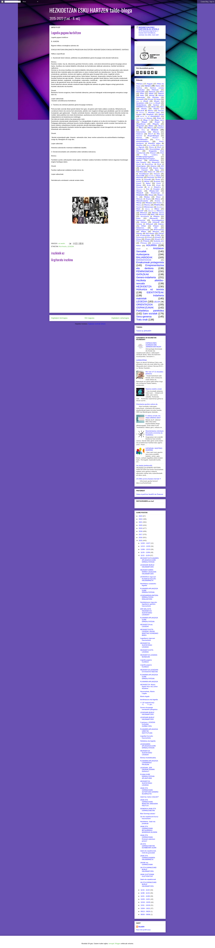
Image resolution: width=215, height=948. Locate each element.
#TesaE (161, 233)
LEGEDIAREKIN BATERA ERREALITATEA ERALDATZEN (149, 597)
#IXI (162, 166)
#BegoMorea (140, 124)
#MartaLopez (149, 207)
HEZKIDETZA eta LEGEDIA (146, 625)
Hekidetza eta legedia (148, 741)
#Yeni (138, 241)
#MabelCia (157, 187)
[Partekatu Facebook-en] (80, 243)
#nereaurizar (140, 220)
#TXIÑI (157, 235)
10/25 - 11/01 (145, 899)
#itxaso (138, 164)
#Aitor (142, 93)
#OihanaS (149, 224)
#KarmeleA (150, 177)
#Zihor (138, 245)
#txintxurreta (140, 237)
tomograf (111, 943)
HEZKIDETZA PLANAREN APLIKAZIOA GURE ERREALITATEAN (149, 560)
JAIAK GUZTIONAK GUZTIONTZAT (147, 875)
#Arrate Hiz (143, 116)
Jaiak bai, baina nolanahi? (149, 797)
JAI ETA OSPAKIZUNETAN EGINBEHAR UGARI (148, 846)
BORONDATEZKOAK (143, 260)
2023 (141, 516)
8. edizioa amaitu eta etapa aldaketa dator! (153, 417)
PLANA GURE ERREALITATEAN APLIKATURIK (147, 776)
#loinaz (138, 185)
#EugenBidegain (153, 136)
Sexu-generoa (144, 316)
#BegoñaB (140, 126)
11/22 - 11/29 (145, 555)
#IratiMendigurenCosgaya (145, 158)
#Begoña (156, 124)
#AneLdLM (140, 110)
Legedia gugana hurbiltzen (146, 661)
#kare (158, 176)
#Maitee (147, 197)
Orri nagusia (89, 318)
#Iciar (148, 145)
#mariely (157, 201)
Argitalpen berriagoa (59, 318)
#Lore (158, 185)
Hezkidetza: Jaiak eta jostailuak (147, 822)
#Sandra (139, 233)
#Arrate (161, 114)
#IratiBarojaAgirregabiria (145, 157)
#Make (158, 197)
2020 (141, 525)
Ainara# (138, 248)
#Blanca (150, 128)
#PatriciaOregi (159, 230)
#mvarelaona (145, 216)
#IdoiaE (162, 145)
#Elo (158, 134)
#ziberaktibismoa (156, 243)
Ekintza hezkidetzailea (148, 758)
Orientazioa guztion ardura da (146, 404)
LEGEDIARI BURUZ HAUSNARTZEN (147, 566)
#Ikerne (151, 147)
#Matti (138, 209)
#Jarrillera (139, 172)
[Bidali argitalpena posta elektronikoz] (70, 243)
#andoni (156, 105)
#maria (148, 199)
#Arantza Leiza (154, 112)
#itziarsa (153, 166)
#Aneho (156, 109)
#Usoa (138, 239)
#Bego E (146, 120)
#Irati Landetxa (151, 155)
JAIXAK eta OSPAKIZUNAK (146, 863)
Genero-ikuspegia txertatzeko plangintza (148, 708)
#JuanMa (151, 175)
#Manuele (139, 199)
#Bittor (141, 128)
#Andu (153, 107)
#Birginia (161, 126)
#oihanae (139, 224)
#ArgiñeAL (150, 114)
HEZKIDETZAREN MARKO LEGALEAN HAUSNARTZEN (148, 572)
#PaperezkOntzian (142, 230)
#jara (157, 170)
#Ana (137, 101)
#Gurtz (158, 139)
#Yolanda (146, 241)
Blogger (117, 943)
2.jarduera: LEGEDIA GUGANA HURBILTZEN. (147, 724)
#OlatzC (156, 226)
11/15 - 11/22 (145, 890)
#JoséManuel (144, 174)
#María (157, 199)
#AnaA (145, 101)
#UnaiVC (158, 237)
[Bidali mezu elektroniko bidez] (74, 243)
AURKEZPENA (141, 360)
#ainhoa (139, 88)
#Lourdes (139, 187)
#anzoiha (161, 110)
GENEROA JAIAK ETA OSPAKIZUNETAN (148, 809)
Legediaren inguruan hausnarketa (147, 639)
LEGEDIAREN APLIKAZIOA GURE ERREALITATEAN (148, 746)
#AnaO (157, 103)
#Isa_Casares (141, 162)
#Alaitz (151, 93)
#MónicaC (143, 213)
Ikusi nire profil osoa (143, 930)
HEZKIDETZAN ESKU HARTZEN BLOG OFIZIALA (149, 28)
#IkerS (159, 147)
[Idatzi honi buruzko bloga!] (76, 243)
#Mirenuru (160, 211)
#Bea (138, 120)
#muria (161, 214)
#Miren (156, 209)
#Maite (150, 195)
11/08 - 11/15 (145, 893)
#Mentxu (147, 209)
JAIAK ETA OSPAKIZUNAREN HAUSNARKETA (147, 857)
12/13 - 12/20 (146, 546)
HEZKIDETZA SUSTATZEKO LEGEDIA (146, 645)
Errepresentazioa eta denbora (150, 267)
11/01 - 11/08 (145, 896)
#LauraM (147, 179)
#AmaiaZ (151, 99)
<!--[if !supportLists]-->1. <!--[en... (147, 703)
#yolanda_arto (159, 241)
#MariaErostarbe (142, 201)
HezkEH (141, 927)
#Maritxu (147, 205)
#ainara (148, 86)
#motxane (143, 214)
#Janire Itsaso (158, 168)
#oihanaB (156, 222)
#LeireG (138, 183)
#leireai (146, 181)
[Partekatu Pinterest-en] (82, 243)
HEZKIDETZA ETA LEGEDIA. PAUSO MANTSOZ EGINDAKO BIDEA (149, 632)
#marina (159, 203)
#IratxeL (139, 160)
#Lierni (158, 183)
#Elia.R (150, 134)
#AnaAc (156, 101)
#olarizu (161, 224)
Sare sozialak (150, 313)
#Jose (162, 172)
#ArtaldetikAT (155, 116)
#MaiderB (139, 193)
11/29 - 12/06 (145, 552)
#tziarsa (149, 237)
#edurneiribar (141, 132)
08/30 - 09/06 (146, 914)
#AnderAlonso (141, 105)
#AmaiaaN (140, 99)
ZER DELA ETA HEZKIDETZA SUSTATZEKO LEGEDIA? (146, 611)
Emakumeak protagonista (150, 262)
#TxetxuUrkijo (145, 235)
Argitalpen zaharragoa (120, 318)
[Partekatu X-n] (78, 243)
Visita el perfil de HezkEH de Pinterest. (149, 494)
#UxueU (157, 239)
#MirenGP (139, 211)
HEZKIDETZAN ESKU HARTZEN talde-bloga (90, 10)
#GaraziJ (155, 137)
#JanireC (144, 170)
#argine (139, 114)
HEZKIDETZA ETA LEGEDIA (146, 651)
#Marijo (139, 203)
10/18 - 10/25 (146, 902)
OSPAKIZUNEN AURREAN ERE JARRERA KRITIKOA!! (153, 345)
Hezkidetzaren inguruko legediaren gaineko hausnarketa (148, 604)
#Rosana (156, 231)
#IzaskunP (144, 168)
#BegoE (157, 122)
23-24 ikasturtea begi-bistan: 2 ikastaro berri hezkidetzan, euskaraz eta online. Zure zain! (149, 33)
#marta (157, 205)
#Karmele (139, 177)
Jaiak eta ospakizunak (148, 879)
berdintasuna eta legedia (149, 699)
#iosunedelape (154, 149)
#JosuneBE (140, 176)
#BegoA (144, 122)
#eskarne (139, 136)
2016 (141, 537)
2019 (141, 528)
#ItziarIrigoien (141, 166)
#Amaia (151, 95)
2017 (141, 534)
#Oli (155, 228)
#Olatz (143, 226)
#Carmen (160, 128)
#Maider (139, 191)
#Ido (154, 145)
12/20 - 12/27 (146, 543)
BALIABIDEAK (144, 257)
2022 (141, 519)
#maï (147, 189)
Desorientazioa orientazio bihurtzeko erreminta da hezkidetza (155, 433)
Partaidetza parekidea (150, 310)
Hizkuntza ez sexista (150, 289)
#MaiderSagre (155, 193)
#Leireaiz (157, 181)
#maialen (156, 189)
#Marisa (138, 205)
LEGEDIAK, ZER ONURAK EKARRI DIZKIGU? (147, 769)
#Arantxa (141, 112)
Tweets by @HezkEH (143, 331)
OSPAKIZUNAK (145, 307)
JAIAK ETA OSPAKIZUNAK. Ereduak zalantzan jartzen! (147, 838)
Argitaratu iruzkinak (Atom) (96, 324)
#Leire (158, 179)
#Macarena (139, 189)
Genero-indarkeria (146, 277)
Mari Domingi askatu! (147, 813)
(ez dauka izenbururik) (144, 465)
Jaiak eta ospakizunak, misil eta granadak (148, 852)
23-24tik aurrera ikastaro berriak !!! (148, 479)
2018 (141, 531)
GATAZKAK (142, 274)
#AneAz (144, 109)
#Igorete (141, 147)
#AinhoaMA (140, 92)
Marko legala (144, 696)
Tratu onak (142, 319)
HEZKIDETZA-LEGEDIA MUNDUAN (148, 656)
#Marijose (149, 203)
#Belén (150, 126)
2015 (141, 540)
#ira (137, 151)
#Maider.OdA (154, 191)
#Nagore (156, 216)
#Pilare (143, 231)
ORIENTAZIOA (144, 304)
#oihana (143, 222)
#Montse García (158, 213)
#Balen (159, 118)
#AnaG (151, 103)
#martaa (139, 207)
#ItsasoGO (155, 162)
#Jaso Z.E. (152, 172)
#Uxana (147, 239)
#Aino (162, 92)
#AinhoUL (152, 92)
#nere (138, 218)
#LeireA (138, 181)
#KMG (159, 177)
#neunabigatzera (158, 220)
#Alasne (161, 93)
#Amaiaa (155, 97)
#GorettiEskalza (141, 139)
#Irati (162, 153)
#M (149, 187)
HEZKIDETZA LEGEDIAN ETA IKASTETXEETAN (149, 671)
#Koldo (138, 179)
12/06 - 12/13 (146, 549)
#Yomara (143, 243)
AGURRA (151, 245)
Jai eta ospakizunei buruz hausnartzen (149, 817)
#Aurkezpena (140, 118)
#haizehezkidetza (142, 141)
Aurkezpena (142, 254)
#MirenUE (151, 211)
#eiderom (139, 134)
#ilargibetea (140, 149)
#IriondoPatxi (154, 160)
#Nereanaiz (154, 218)
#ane (162, 107)
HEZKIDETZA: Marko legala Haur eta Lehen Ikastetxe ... (149, 686)
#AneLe (150, 110)
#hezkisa (139, 145)
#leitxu (148, 183)
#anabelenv (140, 103)
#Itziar (159, 164)
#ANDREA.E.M (141, 107)
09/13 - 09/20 (146, 911)
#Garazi (139, 137)
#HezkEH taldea (154, 143)
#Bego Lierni (159, 120)
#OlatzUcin (140, 228)
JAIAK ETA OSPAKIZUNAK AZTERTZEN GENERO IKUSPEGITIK (149, 791)
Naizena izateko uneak (154, 389)
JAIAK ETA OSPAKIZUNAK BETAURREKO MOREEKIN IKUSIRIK (148, 829)
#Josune (157, 174)
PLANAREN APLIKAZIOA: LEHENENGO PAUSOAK (149, 763)
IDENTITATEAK (155, 292)
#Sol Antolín (63, 246)
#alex (142, 95)
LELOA (157, 302)
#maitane (140, 195)
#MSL (153, 214)
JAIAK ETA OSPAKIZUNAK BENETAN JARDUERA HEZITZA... (149, 802)
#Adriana (139, 84)
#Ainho (157, 86)
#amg (158, 99)
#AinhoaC (155, 90)
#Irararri (153, 153)
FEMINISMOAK (145, 271)
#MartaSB (159, 207)
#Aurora (149, 118)
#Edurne (154, 130)
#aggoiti (150, 84)
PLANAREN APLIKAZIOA (149, 681)
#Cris (143, 130)
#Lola (149, 185)
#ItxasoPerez (149, 164)
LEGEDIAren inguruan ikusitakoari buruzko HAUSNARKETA (148, 578)
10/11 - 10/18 (145, 905)
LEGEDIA (71, 246)
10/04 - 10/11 (145, 908)
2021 (141, 522)
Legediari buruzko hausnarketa (146, 737)
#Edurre (156, 132)
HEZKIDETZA (144, 286)
